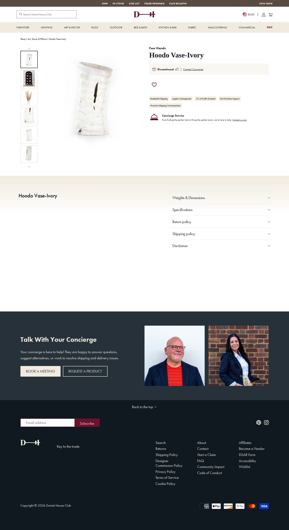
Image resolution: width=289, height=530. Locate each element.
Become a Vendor (252, 448)
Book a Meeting (40, 371)
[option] (29, 59)
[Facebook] (251, 422)
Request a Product (85, 371)
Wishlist (244, 466)
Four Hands (157, 48)
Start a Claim (206, 454)
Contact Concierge (193, 69)
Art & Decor (72, 27)
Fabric (192, 27)
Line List (134, 3)
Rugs (94, 27)
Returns (161, 448)
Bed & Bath (140, 27)
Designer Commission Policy (169, 463)
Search (161, 442)
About (201, 442)
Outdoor (116, 27)
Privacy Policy (166, 471)
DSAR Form (247, 454)
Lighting (46, 27)
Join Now (265, 3)
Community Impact (210, 466)
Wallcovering (217, 27)
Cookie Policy (165, 483)
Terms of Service (167, 477)
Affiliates (245, 442)
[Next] (29, 166)
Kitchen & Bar (168, 27)
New (105, 3)
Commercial (247, 27)
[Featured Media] (93, 98)
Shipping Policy (167, 454)
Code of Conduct (209, 472)
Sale (269, 27)
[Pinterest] (258, 422)
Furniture (23, 27)
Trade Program (154, 3)
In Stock (118, 3)
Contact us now (239, 119)
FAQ (200, 460)
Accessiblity (247, 460)
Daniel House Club (58, 505)
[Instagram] (266, 422)
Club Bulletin (178, 3)
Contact (202, 448)
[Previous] (29, 48)
